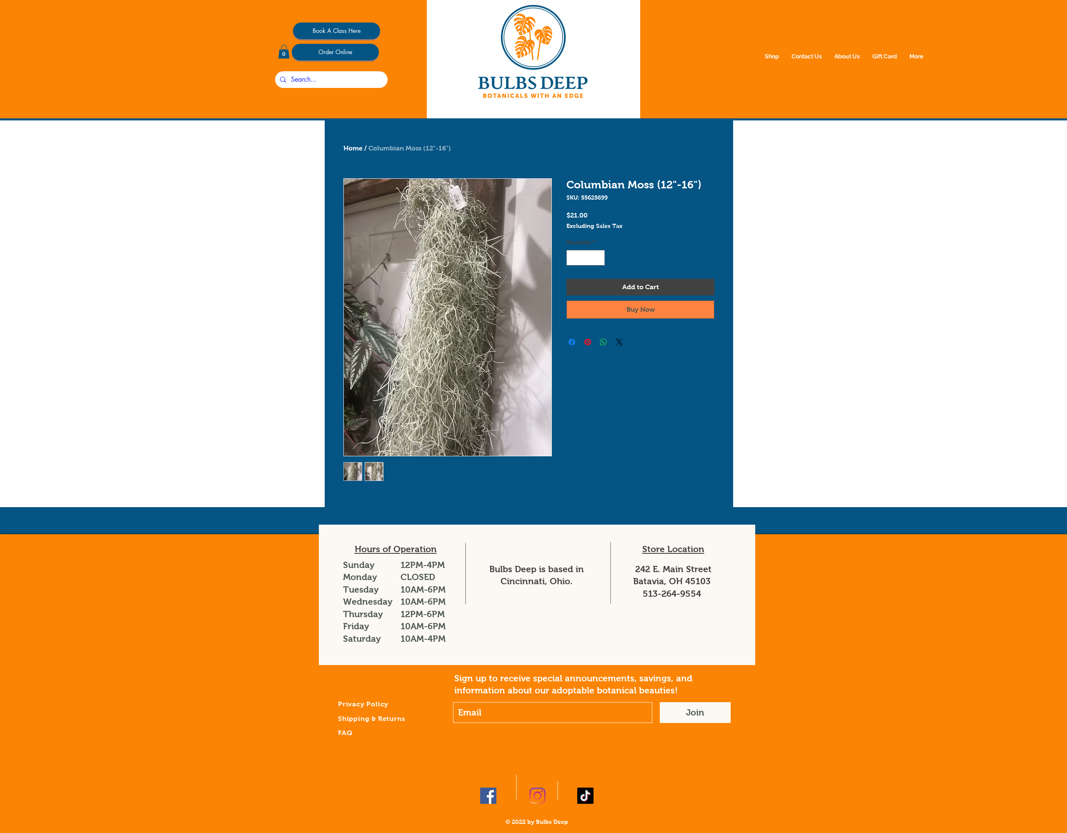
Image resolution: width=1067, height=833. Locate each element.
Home (353, 148)
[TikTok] (585, 796)
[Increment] (598, 257)
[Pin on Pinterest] (588, 342)
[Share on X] (619, 342)
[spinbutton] (585, 257)
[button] (284, 51)
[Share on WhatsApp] (604, 342)
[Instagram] (537, 796)
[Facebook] (488, 796)
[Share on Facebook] (572, 342)
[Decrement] (573, 257)
